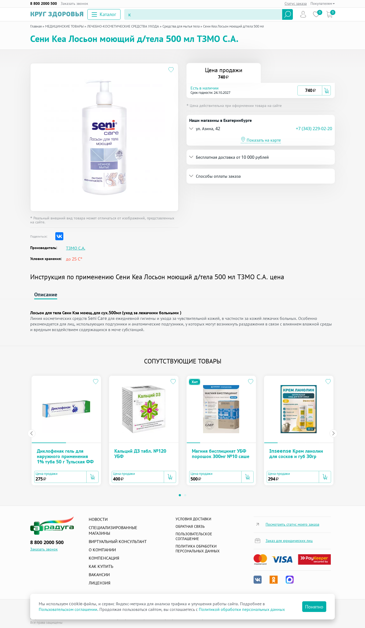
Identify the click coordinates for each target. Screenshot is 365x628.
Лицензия (99, 583)
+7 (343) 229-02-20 (314, 128)
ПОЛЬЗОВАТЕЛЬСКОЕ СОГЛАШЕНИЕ (194, 536)
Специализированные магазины (113, 530)
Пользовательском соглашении (68, 609)
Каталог (108, 14)
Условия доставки (193, 518)
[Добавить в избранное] (171, 70)
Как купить (101, 566)
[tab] (261, 90)
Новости (98, 519)
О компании (102, 550)
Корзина (329, 14)
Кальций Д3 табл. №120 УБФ (140, 453)
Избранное (316, 14)
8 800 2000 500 (43, 3)
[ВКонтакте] (59, 236)
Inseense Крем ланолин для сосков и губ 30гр (296, 453)
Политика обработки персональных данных (198, 548)
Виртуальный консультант (118, 541)
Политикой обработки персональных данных (242, 609)
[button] (244, 90)
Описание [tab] (45, 294)
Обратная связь (190, 526)
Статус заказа (296, 3)
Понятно (314, 606)
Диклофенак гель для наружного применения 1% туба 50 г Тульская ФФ (65, 456)
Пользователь (303, 14)
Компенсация (104, 558)
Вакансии (99, 574)
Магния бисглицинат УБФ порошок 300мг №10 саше (220, 453)
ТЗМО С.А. (75, 248)
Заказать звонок (74, 3)
